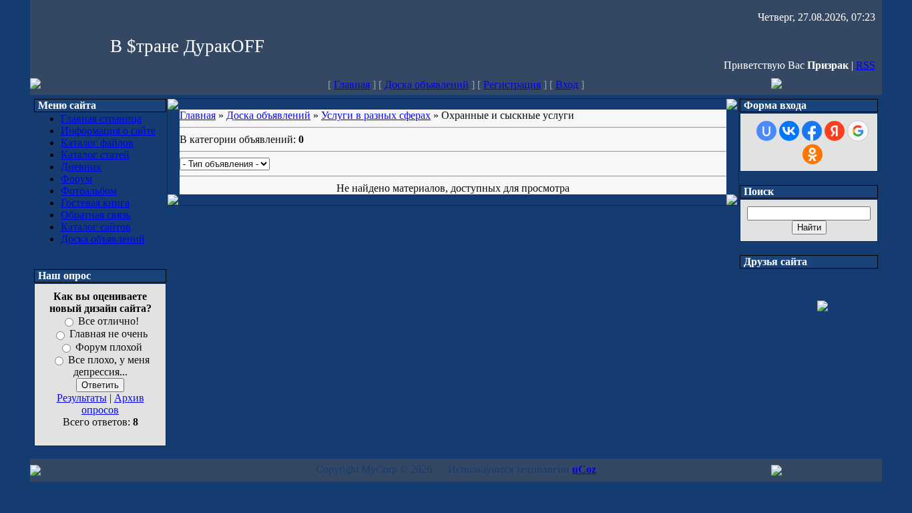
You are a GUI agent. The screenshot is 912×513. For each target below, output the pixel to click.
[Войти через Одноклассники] (813, 154)
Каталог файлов (97, 142)
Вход (566, 84)
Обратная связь (95, 214)
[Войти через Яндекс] (835, 131)
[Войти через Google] (858, 131)
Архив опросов (112, 403)
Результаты (82, 397)
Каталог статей (95, 154)
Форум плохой (108, 347)
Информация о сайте (108, 130)
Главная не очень (108, 334)
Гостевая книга (95, 202)
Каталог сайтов (96, 226)
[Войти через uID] (766, 131)
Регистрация (512, 84)
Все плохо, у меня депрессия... (109, 365)
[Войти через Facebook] (812, 131)
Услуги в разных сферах (376, 115)
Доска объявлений (427, 84)
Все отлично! (108, 321)
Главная (352, 84)
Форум (76, 178)
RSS (865, 65)
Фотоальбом (89, 190)
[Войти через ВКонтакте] (789, 131)
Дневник (81, 166)
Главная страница (101, 118)
